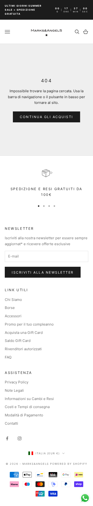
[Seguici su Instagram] (19, 438)
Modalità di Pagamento (24, 415)
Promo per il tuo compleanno (29, 324)
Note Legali (14, 390)
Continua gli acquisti (46, 117)
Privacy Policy (16, 382)
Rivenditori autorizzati (23, 349)
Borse (10, 307)
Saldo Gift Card (18, 340)
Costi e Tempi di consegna (27, 407)
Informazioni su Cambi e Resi (29, 398)
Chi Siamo (13, 299)
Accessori (13, 316)
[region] (46, 181)
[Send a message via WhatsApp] (85, 498)
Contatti (11, 423)
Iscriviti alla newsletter (43, 272)
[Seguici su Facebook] (7, 438)
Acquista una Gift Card (24, 332)
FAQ (8, 357)
